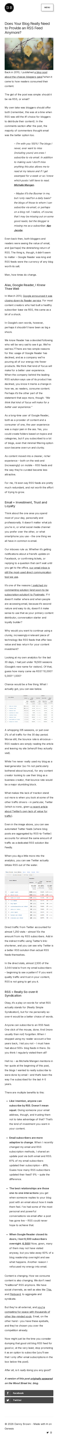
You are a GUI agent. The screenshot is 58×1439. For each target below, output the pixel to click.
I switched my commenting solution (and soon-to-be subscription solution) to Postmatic (27, 590)
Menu (47, 7)
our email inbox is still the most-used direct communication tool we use (28, 572)
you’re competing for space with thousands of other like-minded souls (27, 1312)
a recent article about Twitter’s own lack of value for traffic (26, 811)
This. (49, 1289)
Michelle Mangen (24, 185)
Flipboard (15, 1294)
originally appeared (41, 1378)
